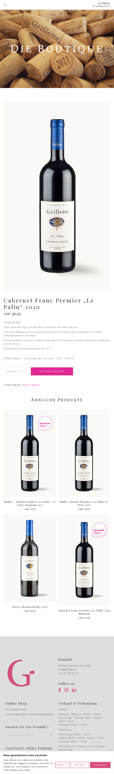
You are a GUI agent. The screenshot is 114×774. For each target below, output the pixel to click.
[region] (57, 762)
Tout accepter (100, 764)
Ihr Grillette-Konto (16, 709)
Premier (26, 385)
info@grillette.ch (67, 669)
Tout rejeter (79, 764)
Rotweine (36, 385)
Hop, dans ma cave (52, 371)
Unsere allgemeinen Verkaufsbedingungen (30, 714)
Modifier (61, 764)
